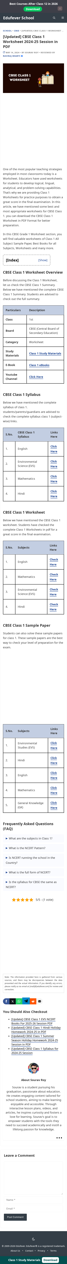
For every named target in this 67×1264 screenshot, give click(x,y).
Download (33, 9)
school (7, 30)
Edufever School (18, 17)
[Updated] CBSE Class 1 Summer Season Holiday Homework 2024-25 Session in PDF (34, 1040)
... (59, 1135)
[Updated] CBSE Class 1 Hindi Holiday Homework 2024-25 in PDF (36, 1030)
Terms (53, 1250)
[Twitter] (13, 1001)
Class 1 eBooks (39, 365)
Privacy (41, 1250)
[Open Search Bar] (54, 17)
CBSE (16, 30)
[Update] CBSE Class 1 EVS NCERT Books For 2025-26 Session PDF (33, 1021)
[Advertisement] (33, 132)
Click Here (36, 377)
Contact (29, 1250)
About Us (15, 1250)
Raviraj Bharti (11, 56)
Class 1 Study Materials (45, 353)
